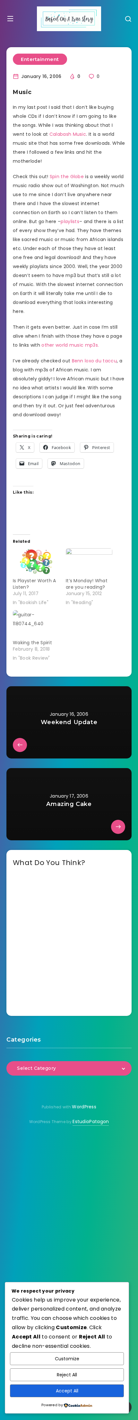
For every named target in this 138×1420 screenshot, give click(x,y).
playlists (70, 221)
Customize (67, 1358)
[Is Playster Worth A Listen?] (36, 561)
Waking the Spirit (32, 642)
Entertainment (40, 59)
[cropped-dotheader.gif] (69, 18)
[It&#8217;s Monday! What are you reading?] (89, 561)
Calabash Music (67, 134)
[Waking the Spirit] (36, 623)
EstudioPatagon (91, 1121)
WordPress (84, 1107)
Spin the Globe (67, 176)
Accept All (67, 1391)
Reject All (67, 1375)
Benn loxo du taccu (94, 361)
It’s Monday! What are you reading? (87, 583)
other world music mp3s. (70, 345)
